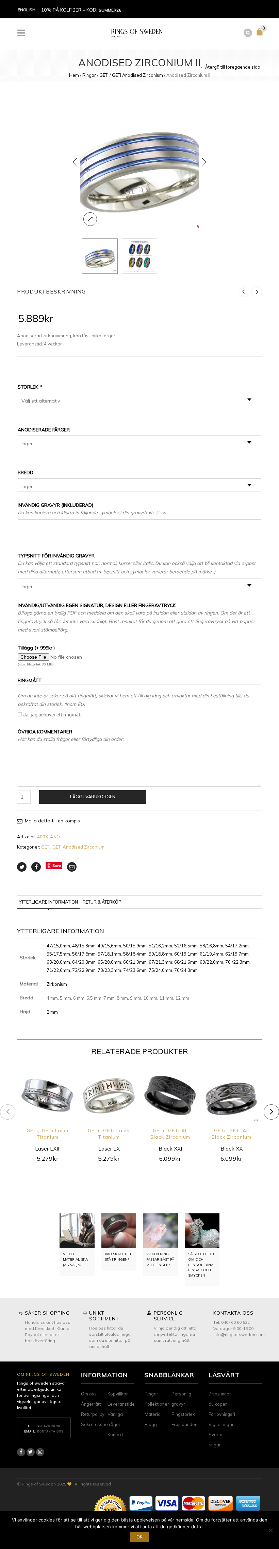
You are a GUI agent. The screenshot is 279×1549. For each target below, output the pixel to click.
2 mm (52, 1012)
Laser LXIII (48, 1148)
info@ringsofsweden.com (239, 1334)
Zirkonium (57, 984)
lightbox (90, 219)
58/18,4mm (135, 954)
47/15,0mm (58, 945)
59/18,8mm (160, 954)
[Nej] (270, 1530)
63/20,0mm (58, 962)
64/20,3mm (84, 962)
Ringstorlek (183, 1414)
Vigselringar (221, 1424)
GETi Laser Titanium (53, 1133)
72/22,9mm (84, 970)
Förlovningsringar (227, 1414)
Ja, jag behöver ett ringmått (52, 714)
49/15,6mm (109, 945)
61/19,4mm (211, 954)
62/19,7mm (237, 954)
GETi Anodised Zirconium (137, 75)
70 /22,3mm (237, 962)
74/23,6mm (135, 970)
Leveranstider (122, 1404)
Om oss (89, 1393)
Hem (74, 75)
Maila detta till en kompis (52, 821)
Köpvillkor (118, 1393)
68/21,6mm (186, 962)
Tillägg (36, 648)
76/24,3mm (186, 970)
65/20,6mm (109, 962)
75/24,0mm (160, 970)
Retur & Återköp (102, 902)
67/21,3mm (160, 962)
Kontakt (115, 1434)
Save (56, 865)
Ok (139, 1536)
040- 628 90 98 (48, 1426)
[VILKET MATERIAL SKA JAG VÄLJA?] (77, 1230)
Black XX (231, 1148)
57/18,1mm (109, 954)
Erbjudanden (184, 1424)
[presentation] (75, 162)
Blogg (151, 1424)
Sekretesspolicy (98, 1424)
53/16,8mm (211, 945)
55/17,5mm (58, 954)
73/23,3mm (109, 970)
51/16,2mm (160, 945)
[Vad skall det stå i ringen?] (118, 1230)
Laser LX (109, 1148)
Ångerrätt (91, 1404)
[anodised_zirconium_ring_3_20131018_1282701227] (139, 162)
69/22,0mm (211, 962)
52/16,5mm (186, 945)
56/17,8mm (84, 954)
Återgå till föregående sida (232, 67)
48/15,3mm (84, 945)
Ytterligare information (48, 902)
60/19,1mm (186, 954)
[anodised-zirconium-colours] (140, 256)
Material (153, 1414)
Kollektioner (157, 1404)
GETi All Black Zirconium (170, 1133)
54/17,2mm (237, 945)
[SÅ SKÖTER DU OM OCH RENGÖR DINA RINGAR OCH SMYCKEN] (202, 1230)
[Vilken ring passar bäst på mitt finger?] (160, 1230)
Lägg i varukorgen (92, 796)
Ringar (89, 75)
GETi (104, 75)
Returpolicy (92, 1414)
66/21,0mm (135, 962)
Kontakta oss (50, 1431)
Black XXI (170, 1148)
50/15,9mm (135, 945)
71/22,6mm (58, 970)
